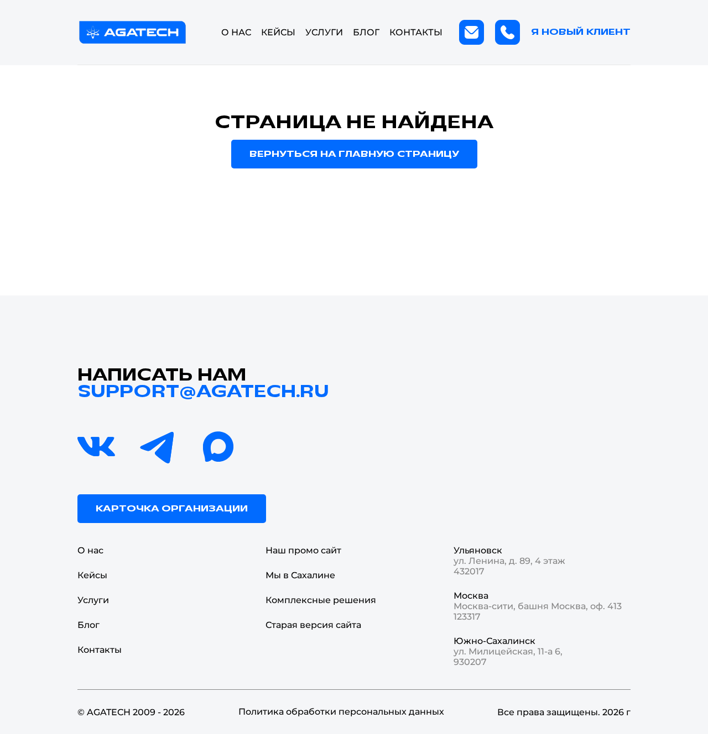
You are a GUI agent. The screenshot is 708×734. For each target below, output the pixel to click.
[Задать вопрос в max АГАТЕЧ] (218, 447)
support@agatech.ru (203, 392)
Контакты (415, 32)
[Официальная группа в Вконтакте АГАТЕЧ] (96, 447)
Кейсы (278, 32)
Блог (366, 32)
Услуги (93, 600)
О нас (236, 32)
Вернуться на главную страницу (354, 154)
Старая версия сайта (313, 625)
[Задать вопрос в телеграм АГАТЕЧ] (157, 447)
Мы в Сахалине (300, 575)
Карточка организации (172, 509)
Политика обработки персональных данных (341, 711)
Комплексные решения (321, 600)
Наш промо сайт (303, 550)
